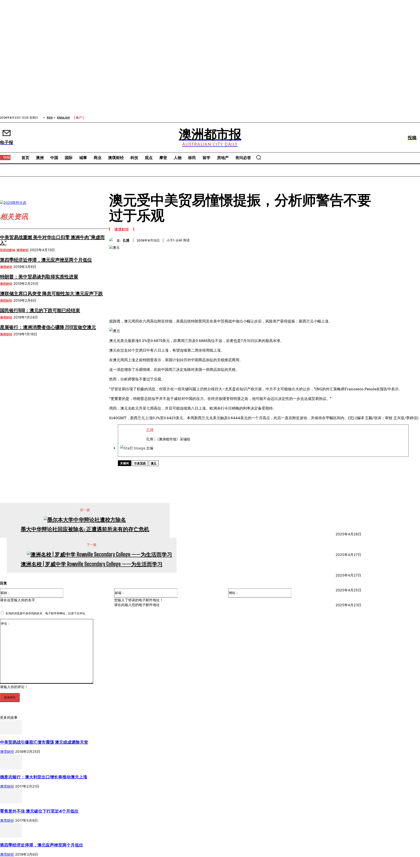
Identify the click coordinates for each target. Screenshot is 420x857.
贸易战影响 (7, 250)
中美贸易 (140, 463)
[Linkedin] (193, 472)
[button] (258, 157)
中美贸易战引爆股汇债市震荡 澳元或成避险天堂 (44, 742)
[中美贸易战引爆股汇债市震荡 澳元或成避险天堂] (11, 733)
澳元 (154, 463)
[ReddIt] (209, 472)
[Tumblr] (240, 472)
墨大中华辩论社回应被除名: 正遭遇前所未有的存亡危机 (85, 529)
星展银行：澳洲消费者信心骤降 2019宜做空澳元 (48, 327)
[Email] (225, 472)
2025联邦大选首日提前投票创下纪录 (370, 600)
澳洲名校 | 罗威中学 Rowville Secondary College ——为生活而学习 (92, 564)
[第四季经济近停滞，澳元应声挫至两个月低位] (11, 836)
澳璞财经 (22, 250)
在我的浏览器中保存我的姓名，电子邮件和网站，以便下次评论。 (46, 613)
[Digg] (256, 472)
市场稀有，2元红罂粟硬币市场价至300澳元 (377, 585)
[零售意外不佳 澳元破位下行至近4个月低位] (11, 802)
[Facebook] (146, 472)
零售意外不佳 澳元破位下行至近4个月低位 (39, 811)
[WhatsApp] (178, 472)
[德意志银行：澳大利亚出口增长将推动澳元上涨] (11, 768)
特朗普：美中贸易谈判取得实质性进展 (39, 276)
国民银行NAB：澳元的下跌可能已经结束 (40, 310)
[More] (287, 472)
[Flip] (271, 472)
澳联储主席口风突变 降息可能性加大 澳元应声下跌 (51, 293)
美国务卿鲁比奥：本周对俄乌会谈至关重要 (377, 529)
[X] (162, 472)
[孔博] (113, 240)
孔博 (126, 240)
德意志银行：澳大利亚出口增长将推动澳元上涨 (43, 777)
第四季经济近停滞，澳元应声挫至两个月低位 (46, 259)
